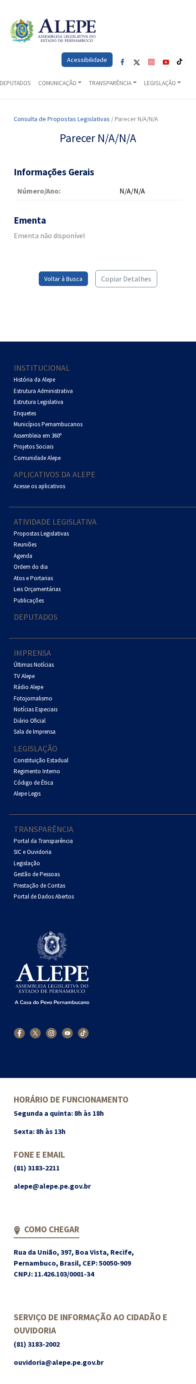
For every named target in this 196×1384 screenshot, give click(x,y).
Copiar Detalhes (126, 278)
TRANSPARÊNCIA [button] (110, 83)
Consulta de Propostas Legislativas (62, 119)
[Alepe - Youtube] (67, 1033)
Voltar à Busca (63, 279)
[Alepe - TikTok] (83, 1033)
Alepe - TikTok (180, 61)
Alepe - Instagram (150, 61)
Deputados (35, 617)
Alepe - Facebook (121, 61)
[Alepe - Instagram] (51, 1033)
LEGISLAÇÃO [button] (160, 83)
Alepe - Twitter (136, 61)
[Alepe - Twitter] (35, 1033)
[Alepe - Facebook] (19, 1033)
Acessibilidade (87, 60)
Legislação (35, 748)
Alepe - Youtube (165, 61)
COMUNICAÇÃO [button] (57, 83)
